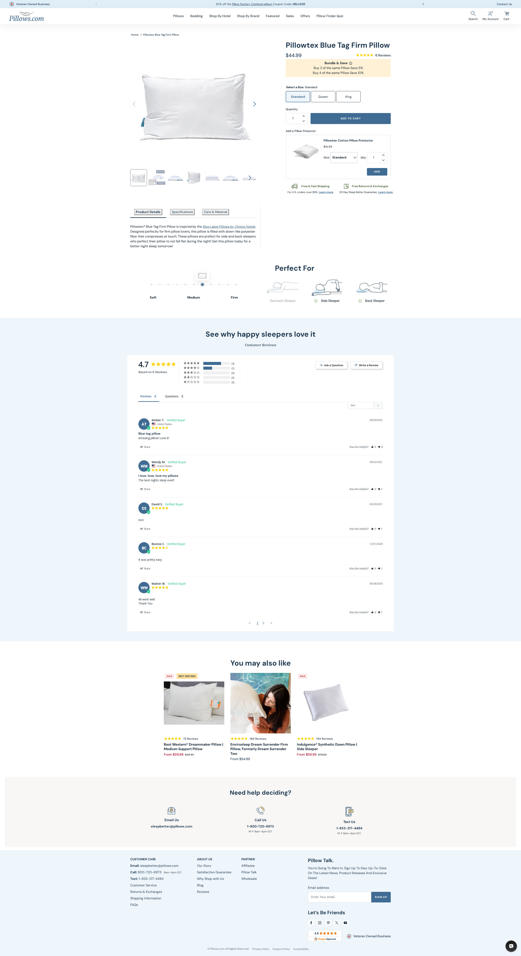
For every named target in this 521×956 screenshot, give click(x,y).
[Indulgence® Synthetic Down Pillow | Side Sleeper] (327, 703)
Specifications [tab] (182, 212)
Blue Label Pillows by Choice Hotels (229, 226)
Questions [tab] (171, 396)
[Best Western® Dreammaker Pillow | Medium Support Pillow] (194, 703)
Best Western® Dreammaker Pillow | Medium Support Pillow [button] (193, 746)
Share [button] (146, 447)
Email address (318, 888)
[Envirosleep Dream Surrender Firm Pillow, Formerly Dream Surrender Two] (260, 703)
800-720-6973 (150, 872)
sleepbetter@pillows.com (171, 826)
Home (135, 34)
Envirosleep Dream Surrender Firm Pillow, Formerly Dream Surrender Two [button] (259, 749)
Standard (298, 97)
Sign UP (381, 897)
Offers (305, 16)
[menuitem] (178, 16)
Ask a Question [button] (333, 365)
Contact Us (504, 4)
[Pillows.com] (26, 16)
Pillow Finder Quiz (329, 16)
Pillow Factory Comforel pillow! (252, 4)
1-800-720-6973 (260, 826)
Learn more (326, 192)
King (348, 97)
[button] (178, 16)
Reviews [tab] (145, 396)
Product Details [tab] (148, 212)
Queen (323, 97)
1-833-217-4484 (349, 828)
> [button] (271, 623)
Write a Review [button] (368, 365)
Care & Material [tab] (215, 212)
